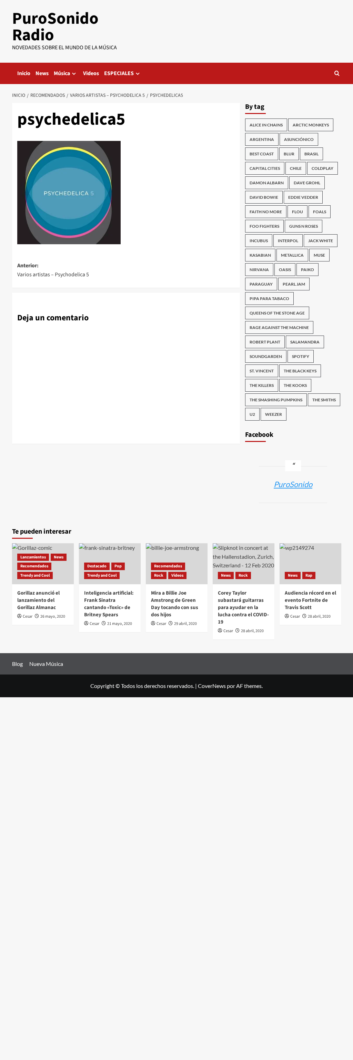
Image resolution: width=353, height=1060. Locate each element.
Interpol (288, 240)
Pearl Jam (294, 284)
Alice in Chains (266, 124)
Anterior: (53, 270)
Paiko (307, 269)
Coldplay (322, 168)
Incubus (259, 240)
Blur (289, 153)
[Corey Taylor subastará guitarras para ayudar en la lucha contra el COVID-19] (243, 563)
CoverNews (212, 685)
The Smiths (324, 399)
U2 (252, 414)
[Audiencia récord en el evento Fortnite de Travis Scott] (310, 563)
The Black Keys (300, 370)
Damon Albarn (267, 182)
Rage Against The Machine (279, 327)
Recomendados (34, 566)
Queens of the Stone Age (277, 313)
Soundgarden (266, 356)
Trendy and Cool (35, 575)
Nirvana (259, 269)
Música (62, 73)
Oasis (285, 269)
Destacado (97, 566)
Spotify (300, 356)
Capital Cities (265, 168)
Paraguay (261, 284)
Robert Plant (265, 341)
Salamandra (305, 341)
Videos (91, 73)
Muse (319, 255)
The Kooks (295, 385)
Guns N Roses (303, 226)
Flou (297, 211)
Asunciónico (299, 139)
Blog (17, 663)
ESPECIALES (119, 73)
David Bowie (264, 197)
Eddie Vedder (303, 197)
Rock (158, 575)
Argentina (262, 139)
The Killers (262, 385)
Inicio (23, 73)
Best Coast (262, 153)
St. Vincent (262, 370)
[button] (337, 73)
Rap (308, 575)
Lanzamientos (33, 557)
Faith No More (266, 211)
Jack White (320, 240)
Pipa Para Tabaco (269, 298)
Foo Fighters (264, 226)
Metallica (292, 255)
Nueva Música (46, 663)
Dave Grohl (307, 182)
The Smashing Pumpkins (276, 399)
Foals (319, 211)
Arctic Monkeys (311, 124)
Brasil (311, 153)
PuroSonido (293, 484)
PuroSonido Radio (55, 27)
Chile (296, 168)
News (42, 73)
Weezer (273, 414)
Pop (118, 566)
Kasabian (260, 255)
